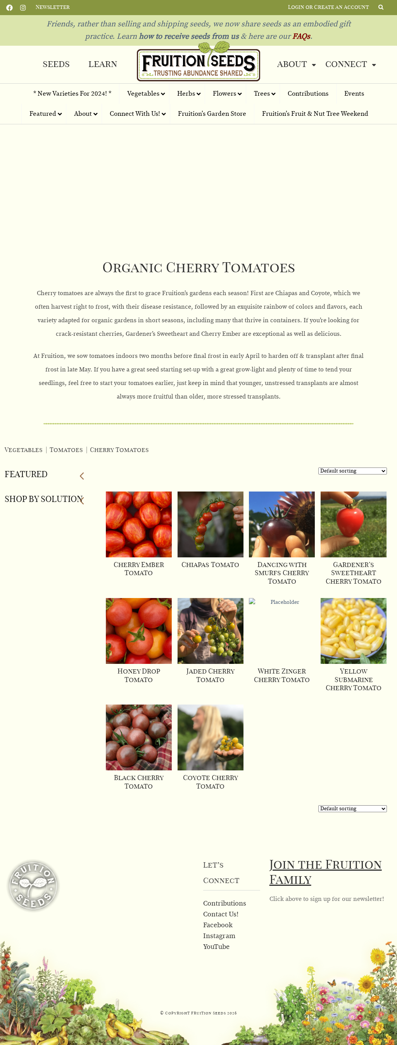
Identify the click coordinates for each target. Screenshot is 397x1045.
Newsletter (53, 7)
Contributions (224, 903)
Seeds (56, 64)
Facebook (9, 7)
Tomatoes (66, 450)
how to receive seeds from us (188, 36)
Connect (346, 64)
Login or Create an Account (328, 7)
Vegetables (24, 450)
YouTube (216, 947)
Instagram (23, 7)
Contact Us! (220, 914)
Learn (102, 64)
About (292, 64)
